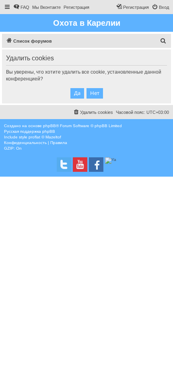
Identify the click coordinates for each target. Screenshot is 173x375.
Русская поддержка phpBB (29, 131)
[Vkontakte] (64, 164)
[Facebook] (96, 164)
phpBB (49, 126)
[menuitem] (21, 7)
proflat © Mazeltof (45, 137)
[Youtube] (80, 164)
